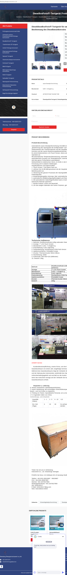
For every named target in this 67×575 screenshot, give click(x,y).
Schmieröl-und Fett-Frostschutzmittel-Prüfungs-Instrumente (10, 36)
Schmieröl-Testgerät (8, 63)
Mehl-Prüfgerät (7, 66)
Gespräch (13, 129)
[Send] (63, 572)
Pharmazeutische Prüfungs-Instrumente (10, 52)
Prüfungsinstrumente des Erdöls (11, 31)
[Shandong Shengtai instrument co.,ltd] (5, 6)
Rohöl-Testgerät (7, 74)
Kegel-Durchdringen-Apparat (10, 93)
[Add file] (35, 572)
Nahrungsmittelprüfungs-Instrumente (9, 70)
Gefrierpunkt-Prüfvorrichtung (10, 90)
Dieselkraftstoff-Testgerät (30, 17)
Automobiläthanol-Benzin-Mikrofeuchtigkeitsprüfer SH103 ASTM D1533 (56, 534)
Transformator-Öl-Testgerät (10, 44)
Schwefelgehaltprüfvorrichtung (48, 502)
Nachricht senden (44, 127)
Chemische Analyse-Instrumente (11, 59)
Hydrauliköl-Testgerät (8, 78)
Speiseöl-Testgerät (8, 56)
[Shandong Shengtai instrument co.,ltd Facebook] (65, 63)
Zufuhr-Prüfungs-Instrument (10, 48)
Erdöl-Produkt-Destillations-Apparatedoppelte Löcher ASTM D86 (38, 534)
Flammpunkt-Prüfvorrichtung (10, 81)
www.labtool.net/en (41, 489)
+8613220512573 (16, 121)
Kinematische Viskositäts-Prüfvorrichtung (10, 85)
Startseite (19, 17)
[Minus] (63, 537)
